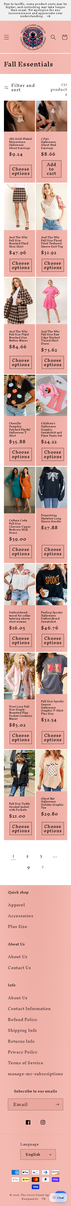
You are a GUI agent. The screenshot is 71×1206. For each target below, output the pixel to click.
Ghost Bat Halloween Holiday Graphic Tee (52, 803)
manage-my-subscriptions (35, 1073)
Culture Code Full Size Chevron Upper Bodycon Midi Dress (20, 526)
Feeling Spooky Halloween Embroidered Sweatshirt (52, 617)
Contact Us (19, 967)
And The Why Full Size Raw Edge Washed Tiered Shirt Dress (50, 337)
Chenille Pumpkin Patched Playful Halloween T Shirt (19, 429)
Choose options (21, 171)
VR (44, 1198)
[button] (6, 37)
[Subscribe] (57, 1104)
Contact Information (29, 1008)
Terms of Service (25, 1062)
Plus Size (17, 926)
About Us (17, 956)
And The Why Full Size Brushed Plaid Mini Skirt (18, 242)
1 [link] (13, 856)
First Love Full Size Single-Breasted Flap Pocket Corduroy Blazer (20, 712)
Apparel (16, 904)
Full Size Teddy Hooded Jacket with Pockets (19, 807)
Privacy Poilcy (22, 1052)
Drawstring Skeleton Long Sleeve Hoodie (51, 518)
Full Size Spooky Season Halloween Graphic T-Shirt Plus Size (52, 707)
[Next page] (42, 867)
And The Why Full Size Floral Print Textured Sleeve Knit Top (52, 242)
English (33, 1154)
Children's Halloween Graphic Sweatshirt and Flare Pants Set (51, 429)
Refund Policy (22, 1019)
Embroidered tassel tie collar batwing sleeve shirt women (19, 617)
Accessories (20, 915)
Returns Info (21, 1041)
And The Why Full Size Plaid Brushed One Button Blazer (19, 336)
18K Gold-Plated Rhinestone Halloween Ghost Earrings (20, 143)
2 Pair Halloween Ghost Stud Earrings (48, 143)
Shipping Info (22, 1030)
